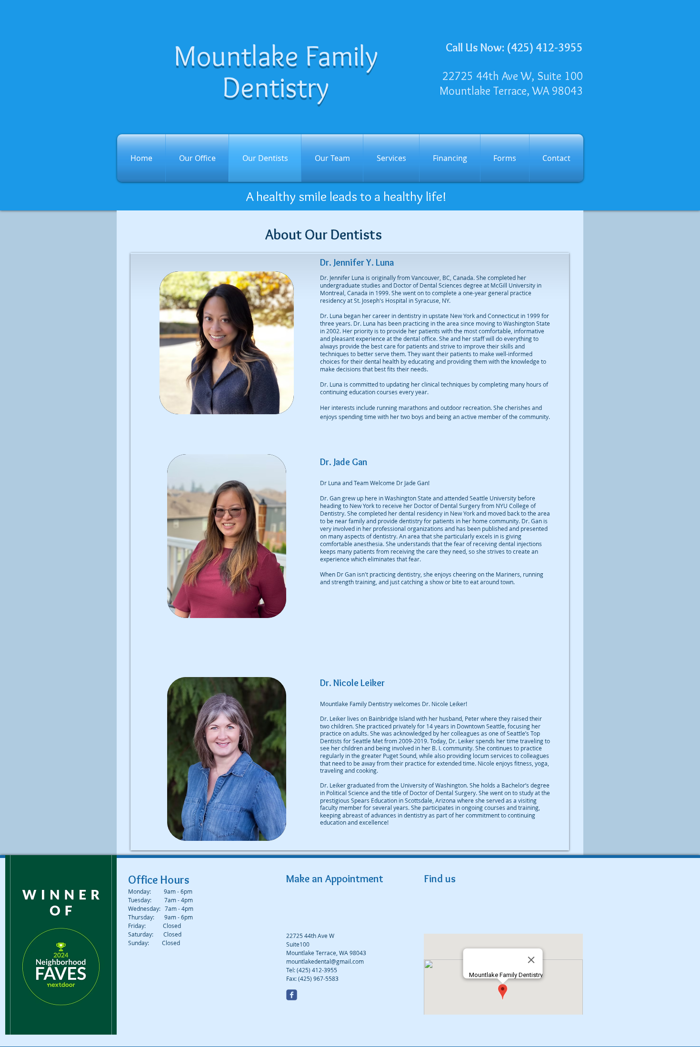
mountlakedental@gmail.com (325, 961)
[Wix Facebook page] (291, 994)
